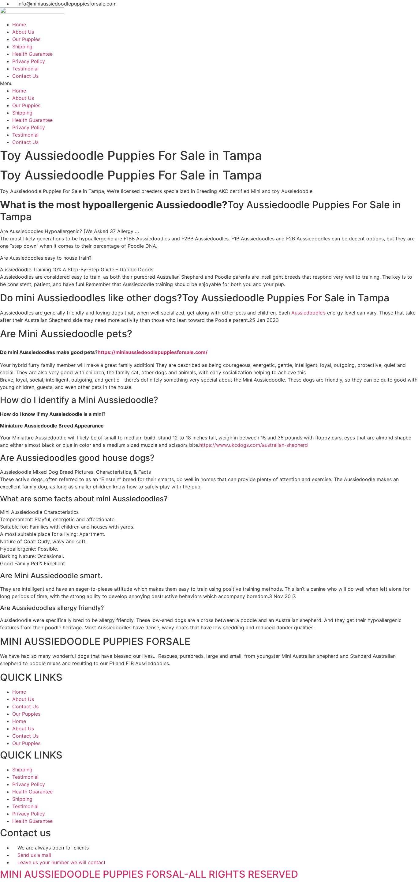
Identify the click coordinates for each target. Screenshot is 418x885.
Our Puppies (26, 39)
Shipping (22, 46)
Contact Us (25, 76)
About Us (23, 32)
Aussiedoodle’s (308, 313)
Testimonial (25, 69)
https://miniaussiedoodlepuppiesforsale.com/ (152, 352)
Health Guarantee (32, 54)
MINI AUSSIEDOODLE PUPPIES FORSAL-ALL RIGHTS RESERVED (149, 874)
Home (19, 24)
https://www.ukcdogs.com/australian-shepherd (253, 445)
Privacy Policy (28, 61)
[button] (209, 83)
